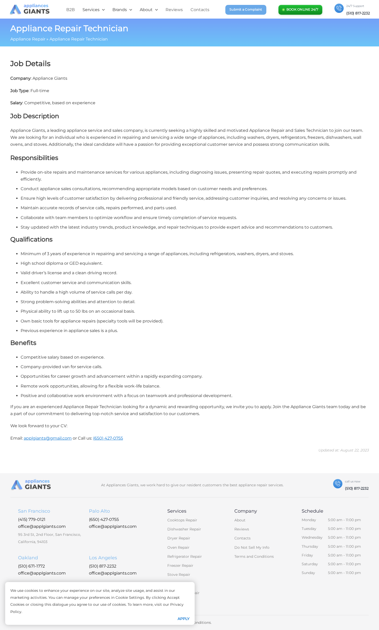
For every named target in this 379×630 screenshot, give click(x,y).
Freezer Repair (180, 565)
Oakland (28, 558)
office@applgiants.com (42, 526)
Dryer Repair (178, 538)
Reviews (174, 9)
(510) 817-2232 (102, 566)
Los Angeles (103, 558)
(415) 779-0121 (31, 519)
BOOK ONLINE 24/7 (302, 9)
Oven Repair (178, 547)
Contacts (200, 9)
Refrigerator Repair (184, 556)
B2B (70, 9)
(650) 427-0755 (104, 519)
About (239, 520)
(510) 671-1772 (31, 566)
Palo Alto (99, 511)
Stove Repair (178, 574)
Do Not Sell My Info (251, 547)
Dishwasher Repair (184, 529)
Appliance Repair (27, 39)
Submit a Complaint (245, 9)
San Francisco (34, 511)
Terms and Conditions (254, 556)
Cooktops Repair (182, 520)
